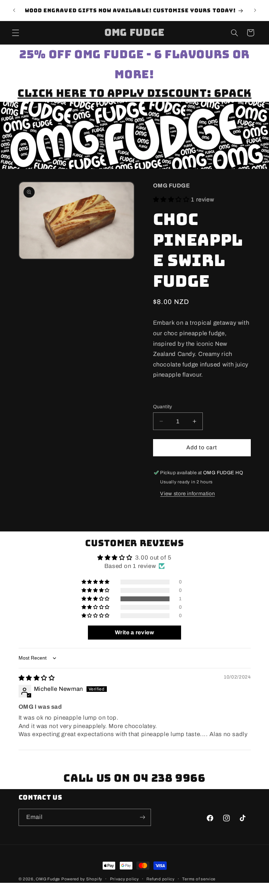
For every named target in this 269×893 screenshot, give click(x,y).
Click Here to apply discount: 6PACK (134, 93)
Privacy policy (124, 879)
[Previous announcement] (14, 10)
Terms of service (198, 879)
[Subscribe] (142, 817)
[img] (37, 678)
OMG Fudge (48, 879)
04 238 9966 (169, 778)
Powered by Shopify (81, 879)
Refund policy (160, 879)
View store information (187, 493)
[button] (15, 33)
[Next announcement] (255, 10)
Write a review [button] (134, 632)
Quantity (162, 406)
